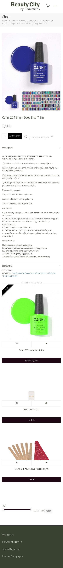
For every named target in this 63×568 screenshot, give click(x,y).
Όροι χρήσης (8, 534)
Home (4, 21)
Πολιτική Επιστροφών (12, 556)
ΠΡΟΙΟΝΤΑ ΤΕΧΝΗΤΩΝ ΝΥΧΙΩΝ (40, 21)
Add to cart (15, 136)
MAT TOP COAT (31, 410)
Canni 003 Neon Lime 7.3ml (31, 350)
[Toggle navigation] (55, 5)
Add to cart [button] (17, 344)
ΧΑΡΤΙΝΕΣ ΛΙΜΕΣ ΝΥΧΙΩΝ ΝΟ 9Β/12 (31, 469)
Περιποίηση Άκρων (17, 21)
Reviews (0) (7, 266)
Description (7, 148)
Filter (48, 511)
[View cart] (47, 6)
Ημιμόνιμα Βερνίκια (10, 24)
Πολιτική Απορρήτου (12, 542)
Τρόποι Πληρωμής (10, 549)
